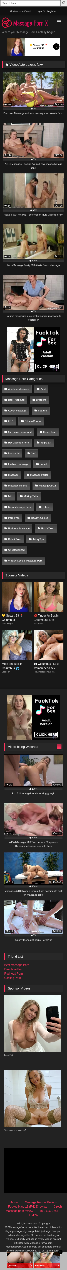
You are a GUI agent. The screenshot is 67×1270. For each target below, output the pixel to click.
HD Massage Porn (18, 442)
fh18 (10, 421)
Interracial (13, 453)
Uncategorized (16, 549)
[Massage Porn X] (27, 23)
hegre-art (46, 442)
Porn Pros (13, 517)
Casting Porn (12, 977)
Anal (43, 389)
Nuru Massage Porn (19, 507)
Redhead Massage (19, 528)
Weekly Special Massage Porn (25, 560)
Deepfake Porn (13, 969)
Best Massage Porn (16, 964)
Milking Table (31, 496)
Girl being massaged (20, 432)
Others (46, 507)
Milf (10, 496)
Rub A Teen (14, 539)
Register (51, 11)
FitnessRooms (33, 421)
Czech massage (17, 410)
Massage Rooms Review (41, 1202)
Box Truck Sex (16, 399)
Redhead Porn (13, 973)
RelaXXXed (47, 528)
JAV (33, 453)
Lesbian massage (18, 464)
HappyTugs (49, 432)
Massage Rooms (17, 485)
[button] (64, 3)
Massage (13, 474)
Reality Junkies (39, 517)
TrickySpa (38, 539)
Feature (42, 410)
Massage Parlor (39, 474)
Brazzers (41, 399)
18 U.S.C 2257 (48, 1210)
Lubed (43, 464)
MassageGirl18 (47, 485)
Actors (14, 1202)
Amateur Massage (18, 389)
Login (39, 11)
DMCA (33, 1215)
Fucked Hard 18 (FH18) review (27, 1206)
